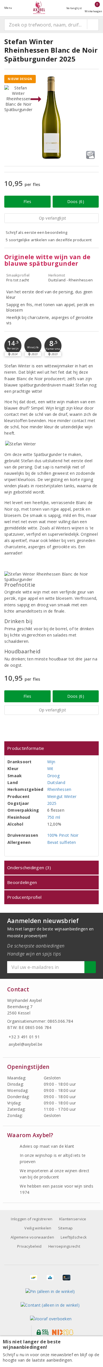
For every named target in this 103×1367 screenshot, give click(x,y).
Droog (53, 775)
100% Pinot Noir (63, 835)
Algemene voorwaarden (32, 1237)
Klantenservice (72, 1218)
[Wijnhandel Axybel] (39, 7)
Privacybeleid (29, 1246)
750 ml (53, 817)
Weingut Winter (62, 796)
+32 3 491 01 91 (24, 1036)
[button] (12, 345)
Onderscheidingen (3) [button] (29, 867)
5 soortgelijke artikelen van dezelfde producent (49, 239)
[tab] (51, 748)
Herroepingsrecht (64, 1246)
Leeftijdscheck (74, 1237)
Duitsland (56, 782)
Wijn (51, 761)
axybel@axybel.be (25, 1044)
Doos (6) (75, 201)
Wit (50, 768)
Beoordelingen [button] (22, 882)
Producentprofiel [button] (24, 897)
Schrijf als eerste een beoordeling (36, 232)
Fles (27, 201)
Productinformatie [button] (25, 748)
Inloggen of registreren (31, 1218)
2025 (52, 803)
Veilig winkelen (37, 1228)
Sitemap (65, 1228)
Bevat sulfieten (61, 842)
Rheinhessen (59, 789)
